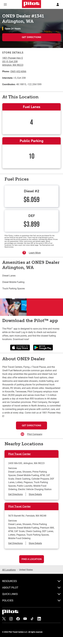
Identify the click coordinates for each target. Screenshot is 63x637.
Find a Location (32, 559)
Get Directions (31, 37)
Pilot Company (34, 434)
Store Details (35, 494)
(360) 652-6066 (18, 71)
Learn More (35, 252)
